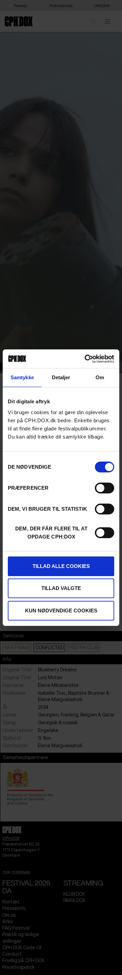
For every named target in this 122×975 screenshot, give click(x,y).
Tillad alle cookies (61, 566)
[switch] (104, 488)
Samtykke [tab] (22, 377)
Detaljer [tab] (61, 377)
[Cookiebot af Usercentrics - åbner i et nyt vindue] (86, 358)
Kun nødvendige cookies (61, 610)
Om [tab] (100, 377)
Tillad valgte (61, 588)
